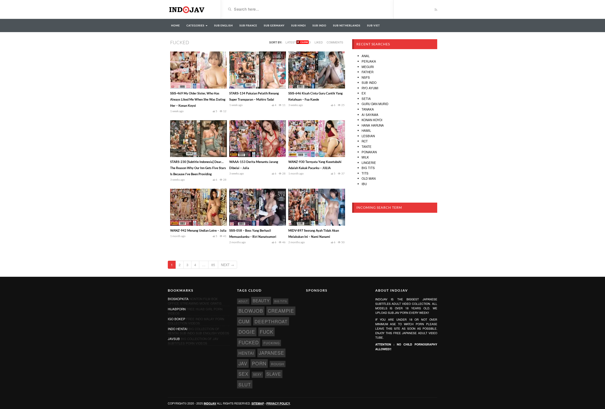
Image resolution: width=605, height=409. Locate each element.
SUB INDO (319, 25)
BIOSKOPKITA (178, 299)
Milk (365, 157)
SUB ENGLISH (223, 25)
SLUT (244, 384)
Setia (366, 98)
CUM (244, 321)
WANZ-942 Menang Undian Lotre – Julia (198, 230)
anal (366, 56)
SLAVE (273, 374)
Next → (227, 264)
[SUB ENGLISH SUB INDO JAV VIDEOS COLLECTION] (191, 9)
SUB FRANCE (248, 25)
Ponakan (369, 152)
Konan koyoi (372, 120)
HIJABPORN (177, 309)
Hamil (366, 130)
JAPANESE (271, 352)
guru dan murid (375, 104)
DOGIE (246, 331)
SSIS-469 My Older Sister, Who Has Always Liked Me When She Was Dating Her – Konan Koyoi (197, 99)
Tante (367, 146)
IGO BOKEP (176, 319)
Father (367, 72)
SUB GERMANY (274, 25)
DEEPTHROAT (271, 321)
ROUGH (277, 364)
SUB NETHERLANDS (346, 25)
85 (213, 264)
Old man (369, 178)
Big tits (368, 168)
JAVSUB (174, 339)
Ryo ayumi (370, 88)
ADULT (243, 301)
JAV (242, 363)
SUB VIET (373, 25)
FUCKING (272, 343)
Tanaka (368, 109)
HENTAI (246, 353)
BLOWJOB (250, 310)
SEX (243, 373)
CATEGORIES (195, 25)
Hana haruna (373, 125)
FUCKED (248, 342)
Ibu (364, 184)
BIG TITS (280, 301)
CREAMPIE (281, 310)
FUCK (266, 331)
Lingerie (369, 162)
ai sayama (370, 114)
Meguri (368, 66)
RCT (365, 141)
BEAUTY (261, 300)
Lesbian (368, 136)
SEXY (257, 374)
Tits (365, 173)
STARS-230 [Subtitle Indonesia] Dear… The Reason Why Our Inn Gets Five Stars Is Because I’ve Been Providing (198, 168)
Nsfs (366, 77)
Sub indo (369, 82)
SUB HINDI (298, 25)
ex (364, 93)
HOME (175, 25)
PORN (259, 363)
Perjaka (369, 61)
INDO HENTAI (177, 329)
